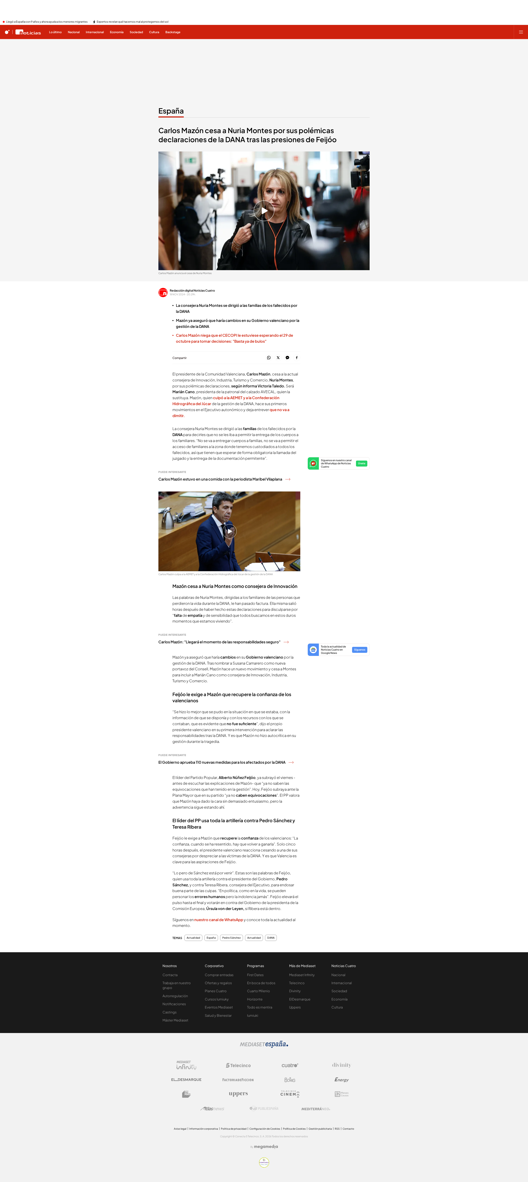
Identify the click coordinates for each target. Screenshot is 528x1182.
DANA (271, 938)
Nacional (338, 975)
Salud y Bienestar (218, 1015)
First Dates (255, 975)
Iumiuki (252, 1015)
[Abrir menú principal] (521, 32)
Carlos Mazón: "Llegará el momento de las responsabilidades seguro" (219, 641)
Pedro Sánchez (231, 938)
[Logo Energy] (342, 1080)
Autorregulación (175, 996)
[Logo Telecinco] (238, 1065)
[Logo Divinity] (341, 1065)
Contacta (170, 975)
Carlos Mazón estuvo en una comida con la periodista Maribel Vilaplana (220, 479)
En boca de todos (261, 983)
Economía (339, 999)
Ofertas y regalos (218, 983)
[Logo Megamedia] (266, 1146)
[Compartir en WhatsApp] (268, 358)
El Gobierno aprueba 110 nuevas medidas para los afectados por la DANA (221, 762)
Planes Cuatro (216, 991)
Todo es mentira (259, 1007)
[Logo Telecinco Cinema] (289, 1094)
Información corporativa (203, 1128)
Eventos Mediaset (219, 1007)
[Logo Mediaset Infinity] (186, 1065)
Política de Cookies (294, 1128)
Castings (170, 1012)
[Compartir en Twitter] (278, 358)
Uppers (295, 1007)
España (171, 110)
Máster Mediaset (175, 1020)
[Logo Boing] (290, 1080)
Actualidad (193, 938)
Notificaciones (174, 1004)
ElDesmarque (299, 999)
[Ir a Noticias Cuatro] (28, 32)
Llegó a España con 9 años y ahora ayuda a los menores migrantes (47, 21)
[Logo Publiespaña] (264, 1108)
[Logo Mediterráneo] (315, 1108)
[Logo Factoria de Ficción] (238, 1080)
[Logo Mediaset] (264, 1046)
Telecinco (297, 983)
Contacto (348, 1128)
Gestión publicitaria (320, 1128)
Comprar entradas (219, 975)
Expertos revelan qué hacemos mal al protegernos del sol (133, 21)
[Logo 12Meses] (342, 1094)
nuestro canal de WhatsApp (218, 919)
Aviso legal (180, 1128)
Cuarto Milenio (258, 991)
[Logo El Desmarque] (186, 1079)
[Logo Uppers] (238, 1094)
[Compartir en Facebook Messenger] (287, 358)
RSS (337, 1128)
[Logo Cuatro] (290, 1065)
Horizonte (255, 999)
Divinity (295, 991)
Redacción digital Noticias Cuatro (192, 290)
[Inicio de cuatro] (7, 32)
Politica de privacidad (233, 1128)
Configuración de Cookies (264, 1128)
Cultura (337, 1007)
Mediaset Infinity (302, 975)
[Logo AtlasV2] (212, 1108)
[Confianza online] (264, 1166)
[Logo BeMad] (186, 1094)
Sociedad (339, 991)
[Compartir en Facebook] (296, 358)
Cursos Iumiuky (217, 999)
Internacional (341, 983)
